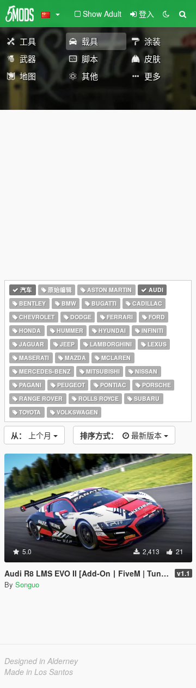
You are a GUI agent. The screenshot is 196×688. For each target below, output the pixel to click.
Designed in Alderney (41, 660)
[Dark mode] (166, 13)
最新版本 (122, 435)
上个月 (32, 435)
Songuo (27, 584)
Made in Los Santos (38, 671)
